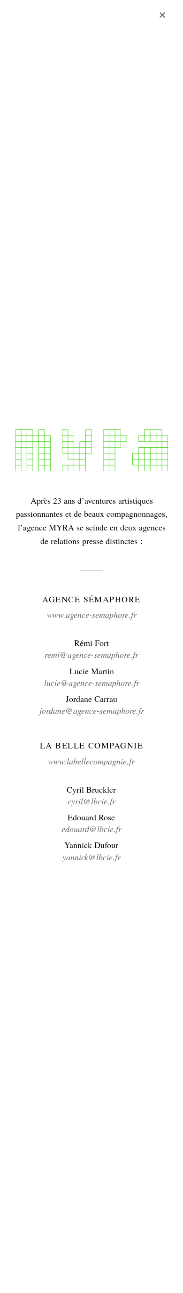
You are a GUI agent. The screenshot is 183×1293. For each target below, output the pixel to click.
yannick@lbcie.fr (91, 857)
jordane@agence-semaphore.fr (91, 710)
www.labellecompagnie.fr (91, 761)
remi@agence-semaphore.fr (91, 654)
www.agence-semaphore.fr (92, 614)
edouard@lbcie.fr (91, 828)
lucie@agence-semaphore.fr (91, 682)
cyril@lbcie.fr (91, 801)
